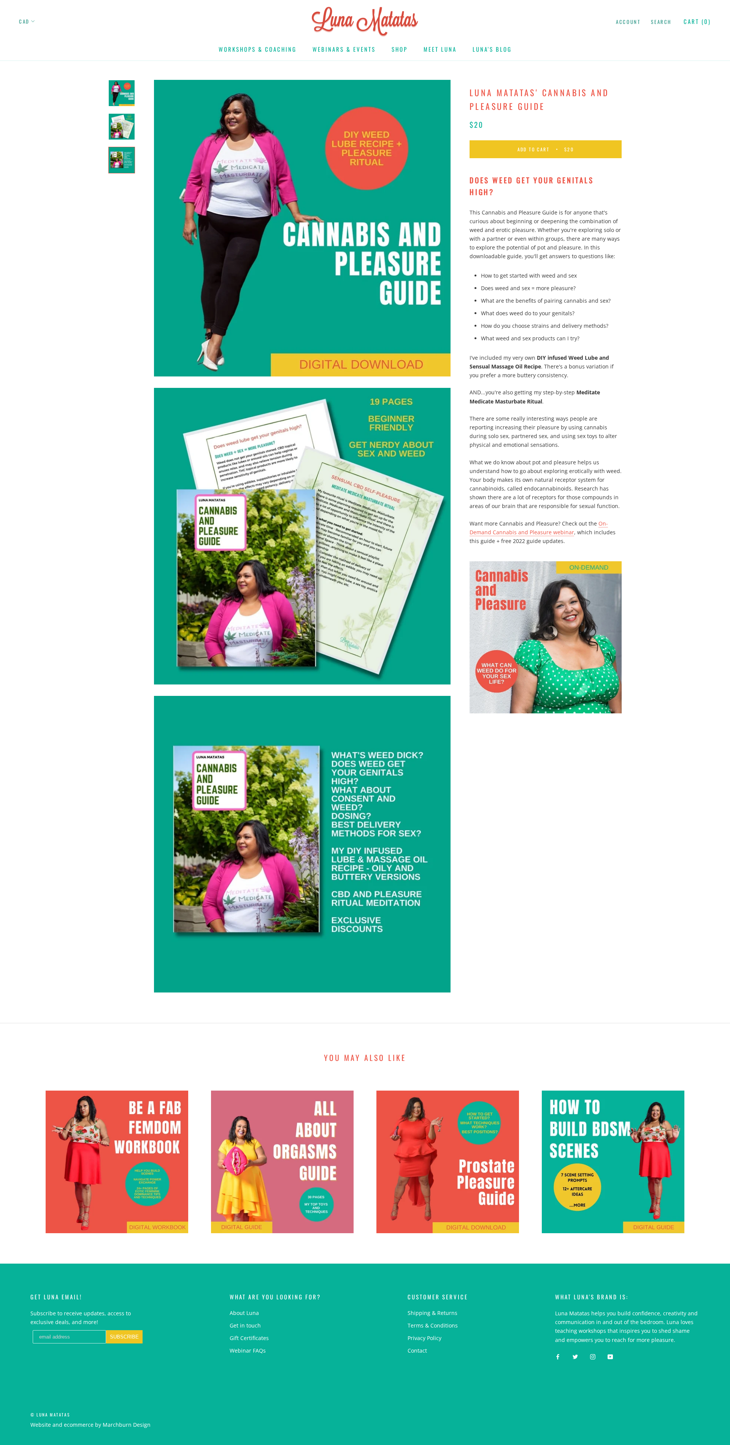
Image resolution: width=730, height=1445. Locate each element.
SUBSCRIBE (414, 752)
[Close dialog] (503, 637)
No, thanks (414, 790)
